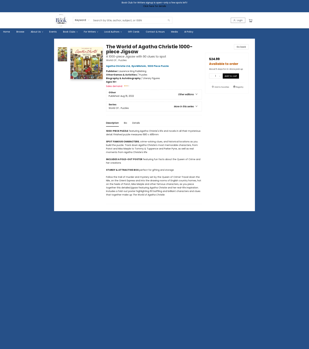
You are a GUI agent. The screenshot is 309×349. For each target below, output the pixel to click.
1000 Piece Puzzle (158, 66)
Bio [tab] (125, 122)
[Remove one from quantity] (211, 76)
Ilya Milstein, (139, 66)
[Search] (169, 20)
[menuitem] (6, 31)
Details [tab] (136, 122)
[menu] (154, 31)
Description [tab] (112, 122)
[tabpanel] (154, 166)
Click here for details (154, 6)
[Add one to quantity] (220, 76)
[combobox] (82, 20)
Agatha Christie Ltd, (118, 66)
